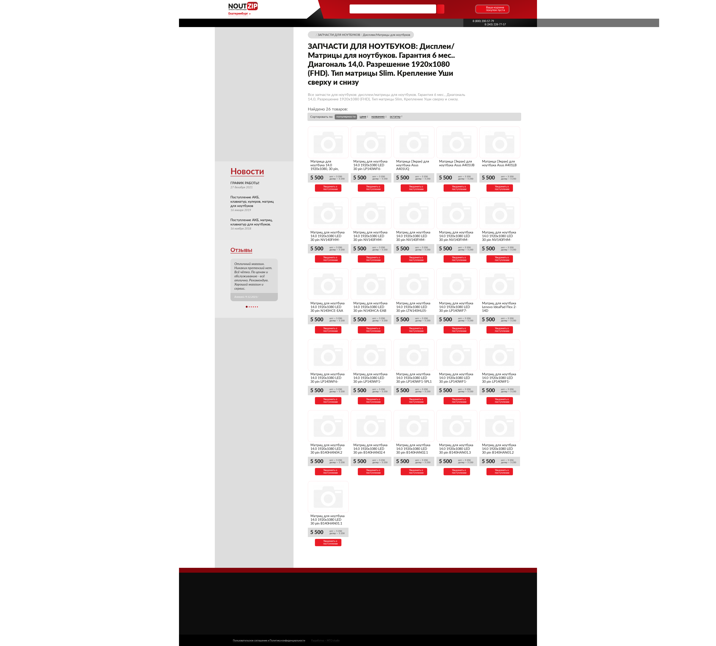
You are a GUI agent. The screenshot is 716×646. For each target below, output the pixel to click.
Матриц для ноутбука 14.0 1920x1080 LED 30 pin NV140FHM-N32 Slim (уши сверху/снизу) (456, 240)
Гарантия (382, 22)
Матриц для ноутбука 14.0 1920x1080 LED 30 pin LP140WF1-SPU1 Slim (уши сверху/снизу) (370, 382)
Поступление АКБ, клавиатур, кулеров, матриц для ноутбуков (252, 202)
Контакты (405, 22)
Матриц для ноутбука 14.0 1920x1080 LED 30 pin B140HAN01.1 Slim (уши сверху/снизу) (327, 523)
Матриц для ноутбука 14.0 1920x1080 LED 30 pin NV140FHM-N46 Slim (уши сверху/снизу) (370, 240)
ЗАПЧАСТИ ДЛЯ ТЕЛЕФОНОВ (390, 609)
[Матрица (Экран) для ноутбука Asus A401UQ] (414, 142)
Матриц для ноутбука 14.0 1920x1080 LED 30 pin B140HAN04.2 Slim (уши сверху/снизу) (327, 453)
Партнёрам (323, 22)
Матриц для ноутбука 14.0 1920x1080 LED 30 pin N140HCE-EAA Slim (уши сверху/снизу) (327, 311)
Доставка (299, 22)
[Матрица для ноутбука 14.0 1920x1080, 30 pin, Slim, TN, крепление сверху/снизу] (328, 142)
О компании (272, 22)
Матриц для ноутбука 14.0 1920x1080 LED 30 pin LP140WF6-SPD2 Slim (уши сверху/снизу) (370, 169)
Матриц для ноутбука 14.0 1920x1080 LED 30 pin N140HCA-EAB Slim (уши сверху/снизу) (370, 311)
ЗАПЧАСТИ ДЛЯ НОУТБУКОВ (389, 598)
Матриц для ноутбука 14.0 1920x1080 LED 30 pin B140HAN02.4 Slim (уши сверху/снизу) (370, 453)
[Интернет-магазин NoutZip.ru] (313, 34)
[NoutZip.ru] (243, 9)
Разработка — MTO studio (325, 640)
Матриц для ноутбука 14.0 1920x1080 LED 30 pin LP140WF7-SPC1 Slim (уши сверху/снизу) (456, 311)
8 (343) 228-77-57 (495, 24)
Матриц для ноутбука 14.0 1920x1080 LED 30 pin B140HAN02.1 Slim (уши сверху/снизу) (413, 453)
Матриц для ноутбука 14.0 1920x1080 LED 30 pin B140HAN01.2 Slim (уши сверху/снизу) (499, 453)
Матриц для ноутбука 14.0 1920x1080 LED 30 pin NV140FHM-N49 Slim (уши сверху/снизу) (327, 240)
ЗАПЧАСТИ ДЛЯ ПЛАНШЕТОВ (390, 603)
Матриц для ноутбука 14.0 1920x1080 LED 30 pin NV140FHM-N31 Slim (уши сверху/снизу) (499, 240)
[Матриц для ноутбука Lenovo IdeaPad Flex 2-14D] (499, 284)
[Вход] (465, 9)
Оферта (323, 613)
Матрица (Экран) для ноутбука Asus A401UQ (412, 165)
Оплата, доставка (353, 22)
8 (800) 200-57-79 (483, 21)
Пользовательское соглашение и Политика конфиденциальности (269, 640)
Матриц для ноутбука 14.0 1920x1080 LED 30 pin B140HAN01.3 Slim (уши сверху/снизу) (456, 453)
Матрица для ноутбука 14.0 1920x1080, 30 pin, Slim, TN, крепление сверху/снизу (325, 169)
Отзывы (241, 250)
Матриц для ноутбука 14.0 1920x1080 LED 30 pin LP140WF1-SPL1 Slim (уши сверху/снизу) (414, 382)
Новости (247, 172)
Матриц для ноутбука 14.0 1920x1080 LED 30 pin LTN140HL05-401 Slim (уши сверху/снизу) (413, 311)
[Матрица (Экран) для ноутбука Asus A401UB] (457, 142)
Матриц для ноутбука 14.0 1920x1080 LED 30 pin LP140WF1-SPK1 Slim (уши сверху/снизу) (456, 382)
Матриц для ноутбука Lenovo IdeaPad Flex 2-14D (499, 307)
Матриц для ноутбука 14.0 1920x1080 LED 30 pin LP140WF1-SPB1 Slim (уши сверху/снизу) (499, 382)
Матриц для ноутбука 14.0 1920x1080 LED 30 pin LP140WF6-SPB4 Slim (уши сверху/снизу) (327, 382)
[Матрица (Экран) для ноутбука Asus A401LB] (499, 142)
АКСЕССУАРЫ (379, 593)
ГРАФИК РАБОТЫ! (244, 183)
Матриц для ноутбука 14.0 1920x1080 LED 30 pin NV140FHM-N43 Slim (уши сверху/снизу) (413, 240)
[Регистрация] (471, 9)
